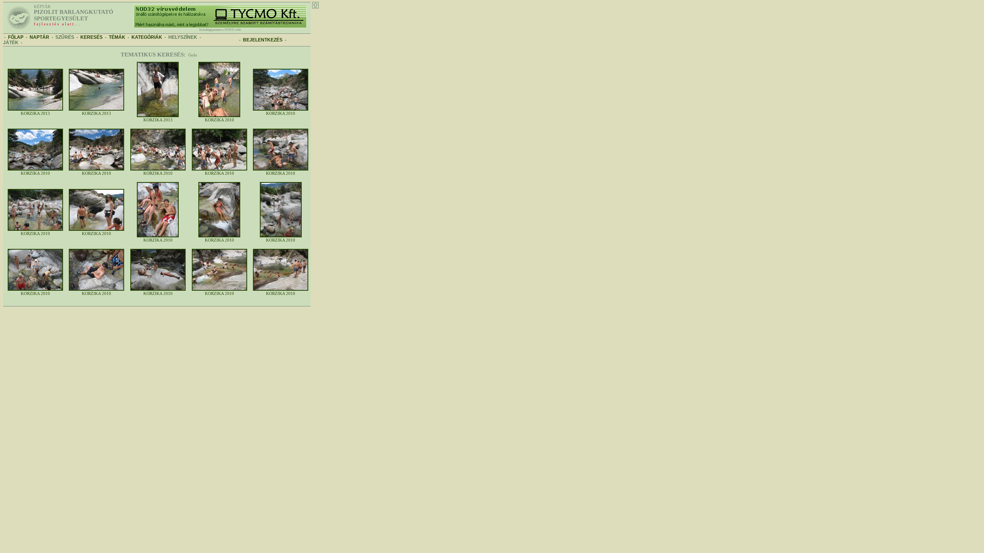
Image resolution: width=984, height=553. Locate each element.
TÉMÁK (117, 37)
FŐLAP (15, 37)
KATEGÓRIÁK (146, 37)
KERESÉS (91, 37)
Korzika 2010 (219, 120)
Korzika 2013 (35, 113)
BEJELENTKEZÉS (263, 40)
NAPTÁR (39, 37)
